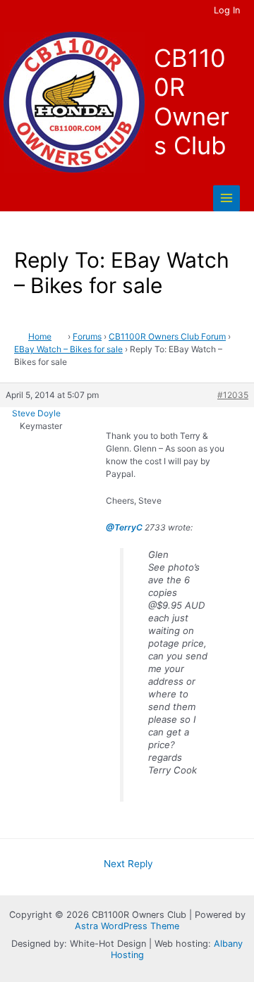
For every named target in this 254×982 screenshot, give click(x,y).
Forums (87, 336)
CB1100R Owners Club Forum (167, 336)
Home (40, 336)
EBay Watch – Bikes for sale (68, 349)
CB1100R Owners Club (191, 102)
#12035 (232, 395)
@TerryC (124, 527)
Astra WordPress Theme (127, 926)
